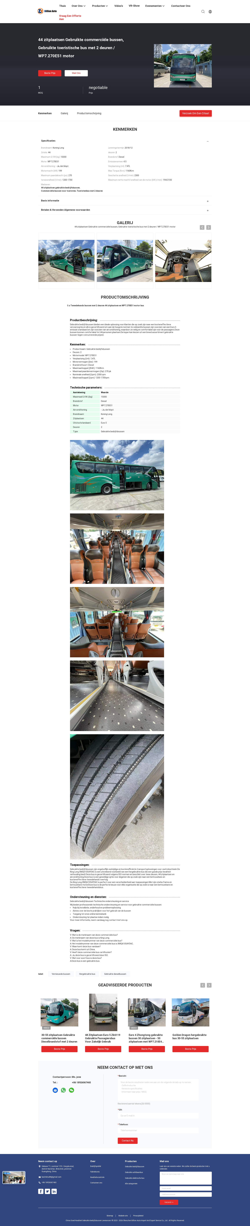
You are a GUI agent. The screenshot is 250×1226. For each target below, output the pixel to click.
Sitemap (110, 1216)
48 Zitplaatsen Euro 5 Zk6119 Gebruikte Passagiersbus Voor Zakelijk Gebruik (102, 1038)
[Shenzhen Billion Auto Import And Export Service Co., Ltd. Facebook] (40, 1191)
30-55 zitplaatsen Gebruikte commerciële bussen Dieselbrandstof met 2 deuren (59, 1038)
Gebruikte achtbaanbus (134, 1172)
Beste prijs (49, 73)
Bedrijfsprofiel (95, 1166)
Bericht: (123, 1076)
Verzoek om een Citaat (195, 113)
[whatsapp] (63, 1090)
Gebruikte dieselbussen (115, 974)
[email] (55, 1090)
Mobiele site (123, 1216)
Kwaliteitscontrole (97, 1177)
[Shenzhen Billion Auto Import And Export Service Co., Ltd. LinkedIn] (54, 1191)
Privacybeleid (138, 1216)
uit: (120, 1110)
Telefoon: (123, 1124)
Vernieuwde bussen (61, 974)
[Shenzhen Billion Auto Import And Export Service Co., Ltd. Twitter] (47, 1191)
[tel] (79, 1090)
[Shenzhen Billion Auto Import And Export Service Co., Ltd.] (47, 11)
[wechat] (71, 1090)
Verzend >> (168, 1202)
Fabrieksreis (95, 1172)
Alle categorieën (131, 1184)
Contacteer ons (96, 1183)
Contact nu (128, 1140)
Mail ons (76, 73)
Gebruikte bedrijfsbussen (134, 1167)
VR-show (134, 5)
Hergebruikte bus (87, 974)
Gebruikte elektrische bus (134, 1178)
